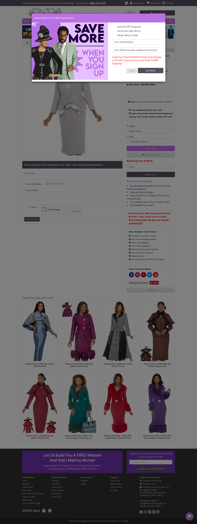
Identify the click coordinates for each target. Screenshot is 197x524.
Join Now (150, 70)
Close (132, 70)
